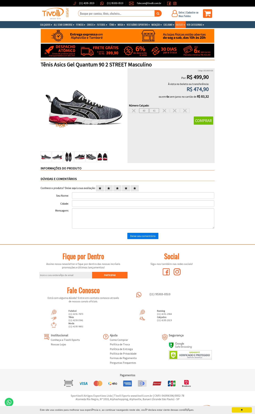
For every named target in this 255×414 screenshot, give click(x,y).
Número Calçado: (139, 105)
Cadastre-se (192, 12)
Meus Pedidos (185, 16)
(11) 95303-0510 (114, 3)
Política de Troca (120, 344)
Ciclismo (167, 24)
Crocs (90, 24)
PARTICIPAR (110, 275)
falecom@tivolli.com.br (149, 3)
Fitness (79, 24)
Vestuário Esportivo (137, 24)
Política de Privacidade (123, 353)
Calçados (45, 24)
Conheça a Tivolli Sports (65, 340)
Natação (155, 24)
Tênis (111, 24)
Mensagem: (62, 210)
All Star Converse (63, 24)
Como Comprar (119, 340)
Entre (181, 12)
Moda (120, 24)
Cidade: (64, 203)
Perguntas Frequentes (123, 362)
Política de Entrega (121, 349)
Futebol (101, 24)
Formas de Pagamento (123, 358)
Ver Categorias (194, 24)
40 (144, 110)
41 (154, 110)
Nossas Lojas (58, 344)
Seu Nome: (62, 195)
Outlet (179, 24)
